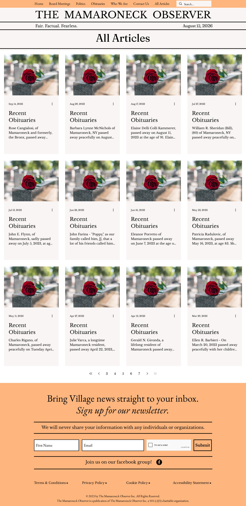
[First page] (90, 373)
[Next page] (147, 373)
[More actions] (53, 104)
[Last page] (155, 373)
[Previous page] (98, 373)
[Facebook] (159, 462)
